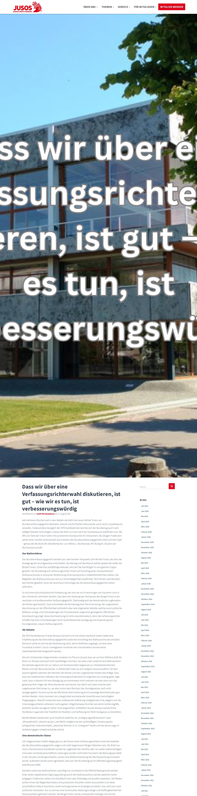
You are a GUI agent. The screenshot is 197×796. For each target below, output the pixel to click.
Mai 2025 (144, 563)
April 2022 (145, 754)
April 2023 (145, 692)
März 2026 (145, 526)
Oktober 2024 (146, 599)
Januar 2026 (146, 537)
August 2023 (146, 671)
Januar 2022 (146, 770)
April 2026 (145, 521)
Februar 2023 (146, 702)
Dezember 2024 (147, 589)
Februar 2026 (146, 532)
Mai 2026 (144, 516)
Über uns (89, 6)
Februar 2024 (146, 640)
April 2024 (145, 630)
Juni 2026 (144, 511)
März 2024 (145, 635)
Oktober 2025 (146, 552)
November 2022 (147, 718)
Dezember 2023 (147, 651)
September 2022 (148, 728)
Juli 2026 (144, 506)
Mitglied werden (171, 6)
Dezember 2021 (147, 775)
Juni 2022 (144, 744)
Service (123, 6)
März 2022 (145, 759)
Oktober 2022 (146, 723)
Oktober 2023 (146, 661)
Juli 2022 (144, 739)
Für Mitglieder (144, 6)
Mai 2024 (144, 625)
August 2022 (146, 734)
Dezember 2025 (147, 542)
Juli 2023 (144, 677)
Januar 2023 (146, 708)
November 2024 (147, 594)
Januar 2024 (146, 646)
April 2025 (145, 568)
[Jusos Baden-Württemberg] (27, 6)
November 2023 (147, 656)
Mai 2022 (144, 749)
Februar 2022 (146, 765)
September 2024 (148, 604)
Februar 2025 (146, 578)
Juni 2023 (144, 682)
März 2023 (145, 697)
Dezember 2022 (147, 713)
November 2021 (147, 780)
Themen (106, 6)
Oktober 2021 (146, 785)
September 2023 (148, 666)
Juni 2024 (144, 620)
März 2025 (145, 573)
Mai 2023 (144, 687)
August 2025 (146, 558)
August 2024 (146, 609)
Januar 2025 (146, 583)
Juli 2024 (144, 614)
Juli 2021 (144, 791)
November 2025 (147, 547)
